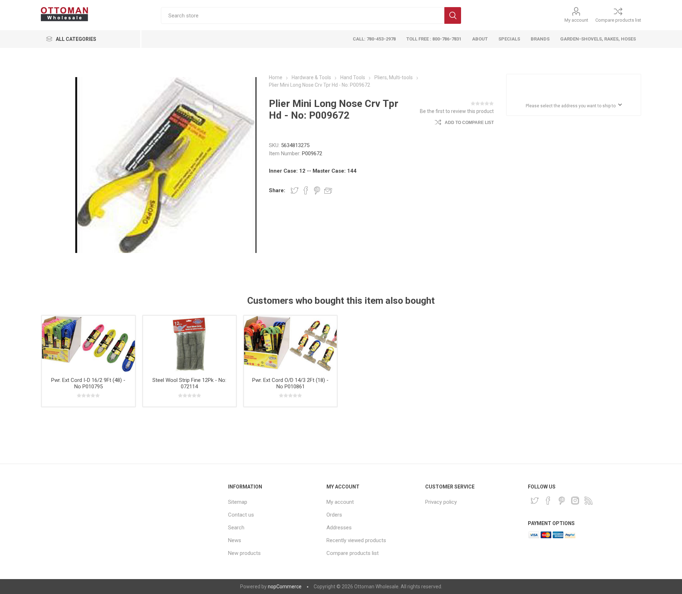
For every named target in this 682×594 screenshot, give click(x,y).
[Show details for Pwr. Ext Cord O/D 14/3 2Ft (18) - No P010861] (290, 344)
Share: (277, 190)
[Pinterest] (561, 500)
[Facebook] (548, 500)
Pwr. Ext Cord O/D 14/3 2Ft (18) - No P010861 (290, 383)
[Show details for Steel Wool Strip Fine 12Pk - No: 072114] (189, 344)
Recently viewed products (356, 540)
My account (576, 20)
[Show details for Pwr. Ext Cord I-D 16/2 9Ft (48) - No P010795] (88, 344)
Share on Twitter (294, 190)
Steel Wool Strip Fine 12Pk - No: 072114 (189, 383)
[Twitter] (534, 500)
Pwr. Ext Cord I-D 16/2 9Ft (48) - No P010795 (88, 383)
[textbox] (302, 15)
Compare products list (618, 20)
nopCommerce (285, 586)
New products (244, 553)
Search (452, 15)
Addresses (339, 527)
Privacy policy (441, 502)
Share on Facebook (306, 190)
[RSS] (588, 500)
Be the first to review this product (457, 111)
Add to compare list (469, 122)
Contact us (241, 515)
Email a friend (328, 190)
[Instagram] (575, 500)
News (234, 540)
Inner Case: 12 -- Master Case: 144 (313, 171)
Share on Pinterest (317, 190)
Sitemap (237, 502)
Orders (334, 515)
